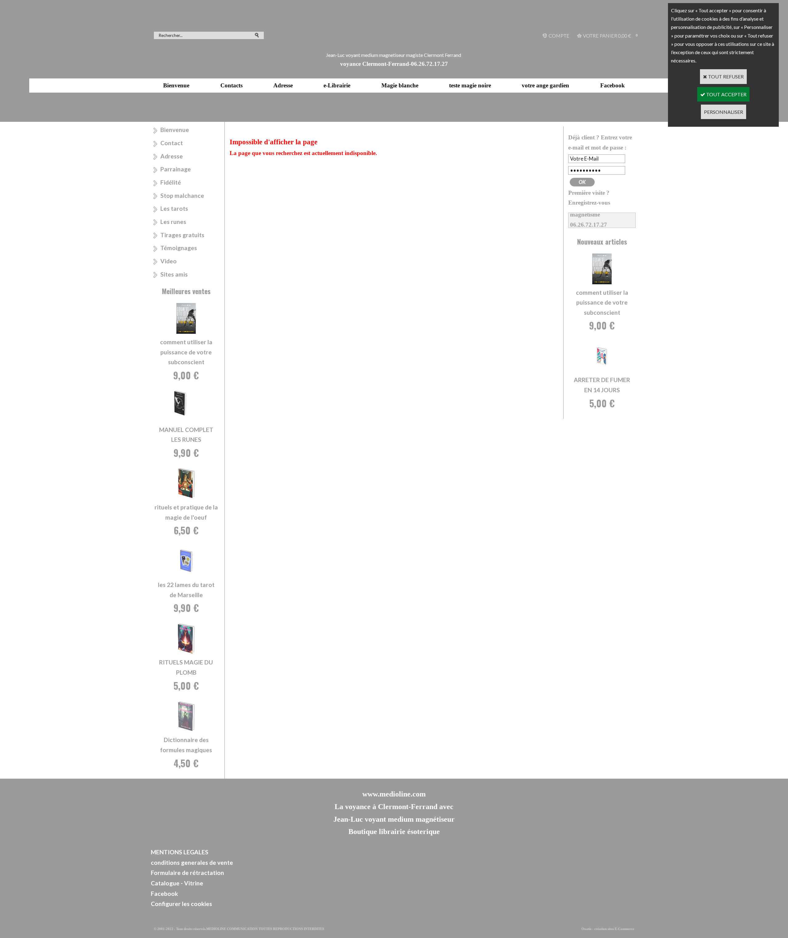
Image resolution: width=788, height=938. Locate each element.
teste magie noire (470, 85)
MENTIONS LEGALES (179, 852)
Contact (171, 142)
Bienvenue (176, 85)
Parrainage (175, 169)
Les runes (173, 221)
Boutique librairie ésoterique (394, 832)
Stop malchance (182, 195)
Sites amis (174, 274)
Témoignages (178, 247)
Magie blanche (399, 85)
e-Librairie (337, 85)
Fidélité (170, 182)
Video (168, 261)
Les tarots (174, 208)
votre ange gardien (545, 85)
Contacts (231, 85)
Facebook (612, 85)
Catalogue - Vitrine (177, 883)
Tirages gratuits (182, 234)
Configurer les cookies (181, 903)
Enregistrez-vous (589, 202)
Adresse (283, 85)
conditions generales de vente (192, 862)
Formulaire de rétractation (187, 872)
